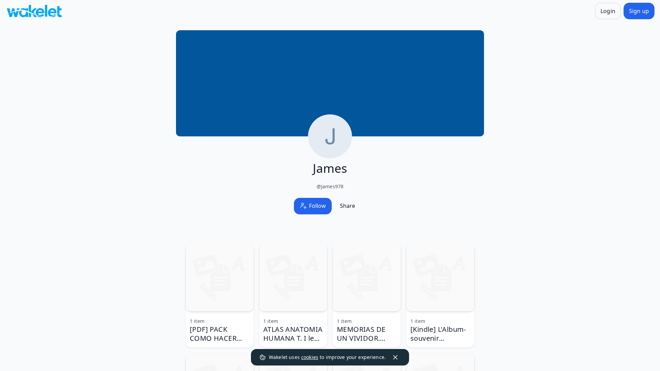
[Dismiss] (395, 357)
